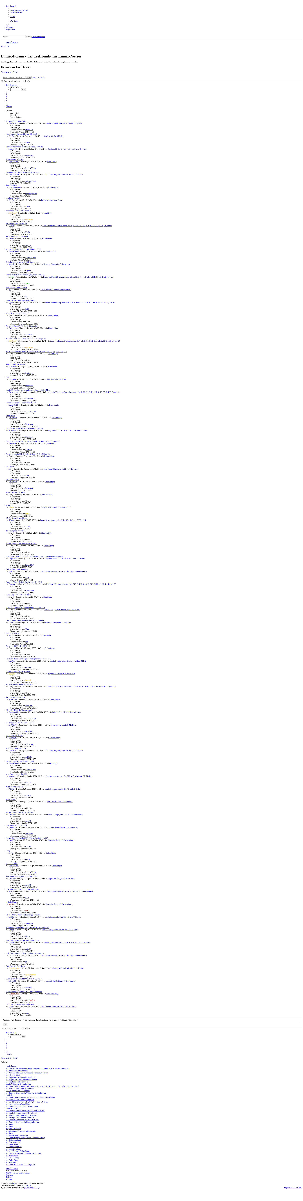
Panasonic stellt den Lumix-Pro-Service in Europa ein (26, 339)
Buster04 (12, 443)
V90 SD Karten (12, 864)
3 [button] (6, 96)
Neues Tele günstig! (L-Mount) (17, 313)
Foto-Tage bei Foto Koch (15, 966)
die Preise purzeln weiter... (15, 531)
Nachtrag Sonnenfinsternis (15, 121)
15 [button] (7, 105)
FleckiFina (13, 431)
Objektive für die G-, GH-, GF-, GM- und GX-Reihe (67, 149)
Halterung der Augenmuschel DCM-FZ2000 (22, 172)
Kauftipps (47, 213)
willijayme (13, 917)
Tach (7, 377)
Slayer (11, 277)
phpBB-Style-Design (32, 1188)
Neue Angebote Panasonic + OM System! (21, 544)
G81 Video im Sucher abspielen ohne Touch (22, 940)
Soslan (11, 930)
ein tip (8, 851)
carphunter (13, 827)
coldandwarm (14, 175)
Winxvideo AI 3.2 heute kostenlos (18, 211)
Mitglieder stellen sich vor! (56, 379)
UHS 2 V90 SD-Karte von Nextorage (20, 761)
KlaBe (11, 226)
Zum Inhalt (5, 46)
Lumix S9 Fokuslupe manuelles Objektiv (21, 300)
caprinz (11, 239)
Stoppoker (13, 379)
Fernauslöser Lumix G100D (16, 288)
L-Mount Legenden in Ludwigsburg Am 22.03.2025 (25, 608)
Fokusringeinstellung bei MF (16, 224)
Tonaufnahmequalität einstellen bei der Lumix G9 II (25, 620)
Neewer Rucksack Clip (14, 160)
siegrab (11, 264)
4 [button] (6, 98)
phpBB (13, 1183)
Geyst (11, 853)
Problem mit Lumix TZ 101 (16, 787)
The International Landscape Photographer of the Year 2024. (28, 659)
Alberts (11, 789)
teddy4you (13, 738)
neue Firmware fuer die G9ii (16, 774)
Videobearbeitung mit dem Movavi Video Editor (24, 992)
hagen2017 (13, 149)
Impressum (288, 1188)
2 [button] (6, 94)
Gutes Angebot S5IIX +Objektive (18, 595)
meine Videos (11, 800)
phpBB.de (27, 1185)
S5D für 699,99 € (12, 480)
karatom (12, 776)
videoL (11, 507)
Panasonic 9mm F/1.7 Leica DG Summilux (22, 326)
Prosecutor (13, 418)
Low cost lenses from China (51, 200)
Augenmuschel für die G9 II (16, 825)
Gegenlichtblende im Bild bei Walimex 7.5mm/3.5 (24, 147)
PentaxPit (12, 367)
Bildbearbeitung (54, 738)
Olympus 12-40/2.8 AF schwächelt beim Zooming (24, 428)
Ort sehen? (10, 467)
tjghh (11, 303)
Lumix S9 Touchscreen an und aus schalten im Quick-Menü (28, 390)
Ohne (11, 623)
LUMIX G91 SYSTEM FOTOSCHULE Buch (23, 979)
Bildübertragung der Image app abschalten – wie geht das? (27, 928)
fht (10, 290)
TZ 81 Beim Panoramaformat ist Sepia (20, 1004)
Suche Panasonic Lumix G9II (17, 236)
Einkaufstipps (53, 187)
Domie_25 (13, 123)
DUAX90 (13, 725)
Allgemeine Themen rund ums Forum (56, 507)
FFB (10, 571)
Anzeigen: (7, 1020)
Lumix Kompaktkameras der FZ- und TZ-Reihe (64, 123)
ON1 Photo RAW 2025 (14, 736)
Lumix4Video (14, 162)
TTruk (11, 520)
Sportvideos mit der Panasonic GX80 (19, 723)
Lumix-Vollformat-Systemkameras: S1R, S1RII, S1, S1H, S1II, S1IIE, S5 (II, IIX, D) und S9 (77, 226)
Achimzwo (13, 328)
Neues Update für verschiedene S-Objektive (22, 134)
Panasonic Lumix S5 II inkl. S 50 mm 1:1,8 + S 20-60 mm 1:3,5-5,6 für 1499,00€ (36, 352)
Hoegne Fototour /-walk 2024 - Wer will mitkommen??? (27, 838)
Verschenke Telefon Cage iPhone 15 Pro (21, 403)
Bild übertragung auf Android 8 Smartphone (22, 262)
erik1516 (12, 751)
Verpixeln (9, 505)
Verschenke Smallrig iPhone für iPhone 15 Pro (23, 249)
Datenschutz (297, 1188)
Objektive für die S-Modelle (53, 136)
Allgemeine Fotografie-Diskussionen (56, 264)
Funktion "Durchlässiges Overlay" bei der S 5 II (24, 582)
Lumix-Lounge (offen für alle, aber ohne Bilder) (62, 610)
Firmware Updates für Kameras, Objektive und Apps (25, 275)
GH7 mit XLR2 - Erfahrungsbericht (19, 710)
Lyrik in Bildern (12, 902)
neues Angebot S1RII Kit (15, 492)
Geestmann (13, 584)
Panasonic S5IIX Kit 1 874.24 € (18, 646)
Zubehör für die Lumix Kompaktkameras (55, 290)
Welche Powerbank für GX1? (17, 569)
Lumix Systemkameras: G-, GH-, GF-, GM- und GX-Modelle (63, 520)
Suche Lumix (47, 239)
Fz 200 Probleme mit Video (16, 748)
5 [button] (6, 100)
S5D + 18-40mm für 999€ (15, 697)
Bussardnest (13, 392)
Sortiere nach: (30, 1020)
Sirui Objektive (11, 185)
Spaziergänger (14, 968)
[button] (11, 85)
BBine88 (12, 981)
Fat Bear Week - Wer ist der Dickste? (19, 812)
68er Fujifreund (15, 187)
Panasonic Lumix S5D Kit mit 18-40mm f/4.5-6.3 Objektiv (28, 454)
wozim (11, 904)
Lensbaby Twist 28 (13, 198)
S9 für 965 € (10, 416)
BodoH (12, 674)
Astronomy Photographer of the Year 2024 (21, 876)
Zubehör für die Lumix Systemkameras (66, 712)
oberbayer (12, 213)
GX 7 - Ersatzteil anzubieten (16, 518)
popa (11, 1007)
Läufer (11, 136)
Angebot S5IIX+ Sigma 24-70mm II (19, 684)
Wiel (10, 891)
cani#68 (12, 661)
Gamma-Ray (14, 994)
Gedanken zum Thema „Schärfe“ (18, 672)
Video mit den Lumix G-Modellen (58, 623)
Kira (10, 469)
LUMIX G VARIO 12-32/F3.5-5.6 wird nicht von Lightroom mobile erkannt (34, 556)
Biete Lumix (51, 162)
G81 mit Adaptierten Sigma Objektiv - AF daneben (25, 953)
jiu (10, 955)
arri (10, 635)
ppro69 (11, 943)
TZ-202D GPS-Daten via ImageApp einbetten (23, 915)
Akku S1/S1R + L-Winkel (15, 364)
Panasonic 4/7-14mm (13, 633)
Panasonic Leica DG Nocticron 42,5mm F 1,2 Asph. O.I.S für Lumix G (32, 441)
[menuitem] (19, 10)
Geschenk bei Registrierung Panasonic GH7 (22, 889)
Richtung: (64, 1020)
